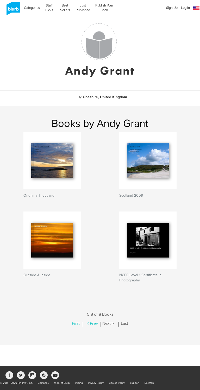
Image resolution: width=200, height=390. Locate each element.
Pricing (79, 383)
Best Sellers (65, 7)
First (76, 323)
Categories (32, 8)
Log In (185, 8)
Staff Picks (49, 7)
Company (43, 383)
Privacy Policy (96, 383)
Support (134, 383)
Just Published (83, 7)
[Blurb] (11, 10)
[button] (196, 8)
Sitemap (149, 383)
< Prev (92, 323)
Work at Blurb (62, 383)
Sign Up (172, 8)
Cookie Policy (117, 383)
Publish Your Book (104, 7)
